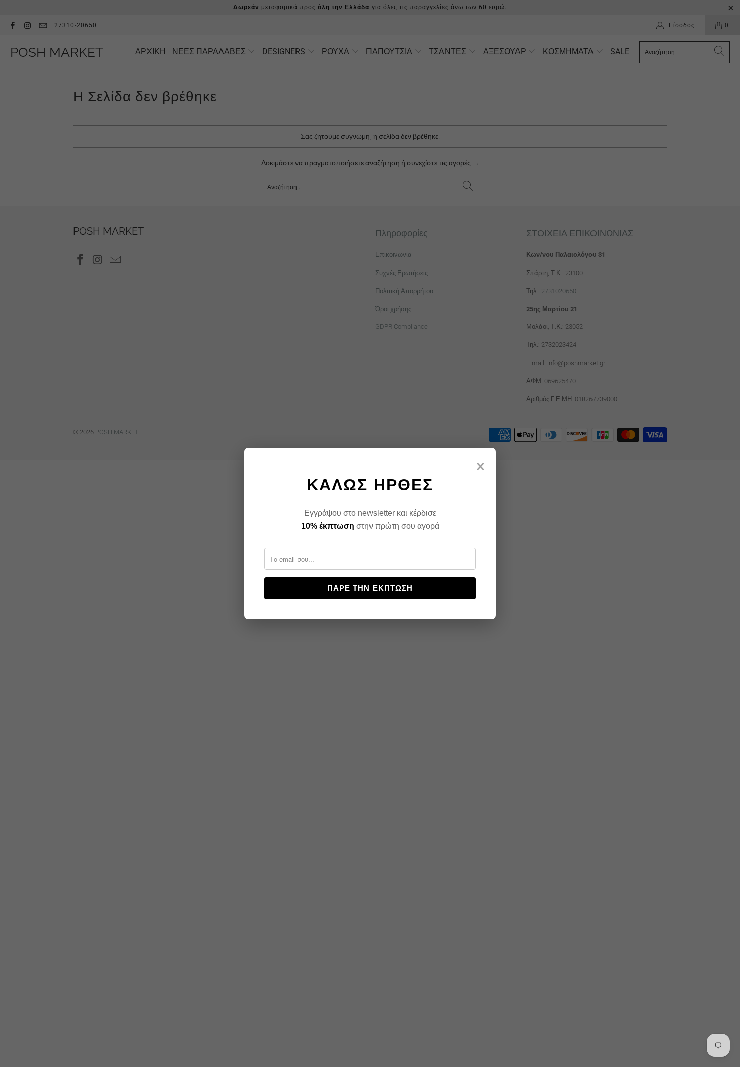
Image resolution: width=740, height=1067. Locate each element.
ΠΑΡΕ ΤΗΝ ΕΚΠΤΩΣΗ (370, 588)
